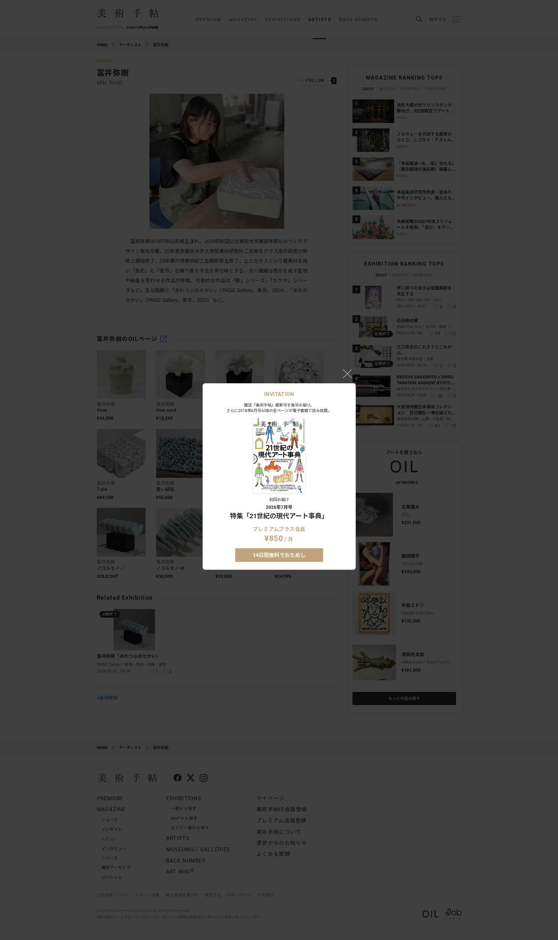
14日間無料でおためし (279, 555)
